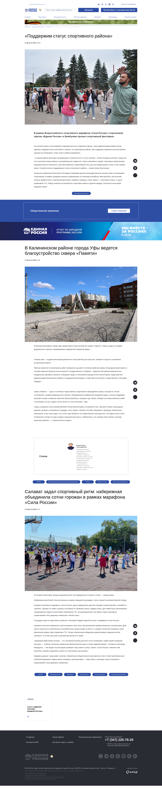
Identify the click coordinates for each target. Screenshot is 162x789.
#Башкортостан (55, 674)
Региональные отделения (90, 737)
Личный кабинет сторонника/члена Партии (119, 10)
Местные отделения (80, 17)
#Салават (70, 674)
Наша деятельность (60, 17)
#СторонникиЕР (100, 674)
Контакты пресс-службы (63, 742)
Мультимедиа (113, 17)
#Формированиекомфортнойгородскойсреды (63, 482)
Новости (49, 27)
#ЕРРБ (39, 482)
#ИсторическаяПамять (120, 482)
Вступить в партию (130, 17)
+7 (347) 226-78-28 (119, 740)
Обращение (88, 10)
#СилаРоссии (84, 674)
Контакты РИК (32, 742)
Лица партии (42, 17)
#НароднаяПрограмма (118, 674)
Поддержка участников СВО (81, 22)
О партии (27, 17)
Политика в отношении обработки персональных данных (44, 777)
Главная (27, 27)
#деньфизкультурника (81, 193)
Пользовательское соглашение (35, 773)
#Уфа (88, 482)
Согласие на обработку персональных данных (40, 779)
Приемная (97, 17)
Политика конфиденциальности (35, 775)
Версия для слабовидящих (128, 4)
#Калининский (102, 482)
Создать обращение (118, 211)
